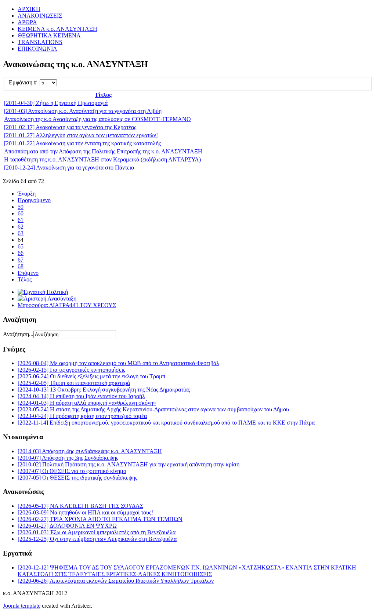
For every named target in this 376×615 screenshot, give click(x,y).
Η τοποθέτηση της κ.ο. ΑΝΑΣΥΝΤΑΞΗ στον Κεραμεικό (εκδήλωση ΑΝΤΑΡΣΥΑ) (102, 159)
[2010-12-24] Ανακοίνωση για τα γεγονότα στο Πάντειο (69, 167)
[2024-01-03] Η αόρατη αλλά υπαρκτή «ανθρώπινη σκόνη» (87, 403)
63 (21, 233)
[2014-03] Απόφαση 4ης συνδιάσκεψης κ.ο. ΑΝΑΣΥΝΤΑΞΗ (90, 451)
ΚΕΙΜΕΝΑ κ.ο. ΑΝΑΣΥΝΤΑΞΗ (57, 29)
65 (21, 246)
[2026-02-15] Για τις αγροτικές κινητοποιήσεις (71, 370)
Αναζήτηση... (18, 334)
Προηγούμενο (34, 200)
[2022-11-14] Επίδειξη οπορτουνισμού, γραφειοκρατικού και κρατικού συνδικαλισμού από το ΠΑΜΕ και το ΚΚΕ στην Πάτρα (166, 422)
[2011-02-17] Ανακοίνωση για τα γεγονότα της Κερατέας (70, 127)
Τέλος (25, 279)
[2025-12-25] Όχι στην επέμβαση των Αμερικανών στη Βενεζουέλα (97, 539)
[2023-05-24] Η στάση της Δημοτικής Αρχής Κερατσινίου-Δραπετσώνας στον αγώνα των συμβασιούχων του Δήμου (153, 409)
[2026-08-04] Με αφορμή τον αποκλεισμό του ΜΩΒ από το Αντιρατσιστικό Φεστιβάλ (118, 363)
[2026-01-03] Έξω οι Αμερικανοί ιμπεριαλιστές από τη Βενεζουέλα (97, 532)
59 (21, 207)
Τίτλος (103, 95)
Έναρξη (27, 193)
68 (21, 266)
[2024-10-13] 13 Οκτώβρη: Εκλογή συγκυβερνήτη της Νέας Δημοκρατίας (104, 389)
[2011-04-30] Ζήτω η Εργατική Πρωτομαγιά (56, 103)
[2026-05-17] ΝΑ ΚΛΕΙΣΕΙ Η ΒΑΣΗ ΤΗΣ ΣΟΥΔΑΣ (80, 506)
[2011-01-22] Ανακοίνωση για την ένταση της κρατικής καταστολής (82, 143)
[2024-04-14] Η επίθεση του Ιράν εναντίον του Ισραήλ (81, 396)
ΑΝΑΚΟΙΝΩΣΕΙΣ (40, 15)
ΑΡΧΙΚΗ (29, 9)
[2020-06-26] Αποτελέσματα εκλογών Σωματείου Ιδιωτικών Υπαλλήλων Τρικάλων (116, 581)
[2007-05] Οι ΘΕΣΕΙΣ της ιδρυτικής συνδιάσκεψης (77, 477)
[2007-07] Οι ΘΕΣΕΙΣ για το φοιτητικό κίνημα (72, 471)
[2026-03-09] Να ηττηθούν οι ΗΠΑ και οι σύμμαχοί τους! (85, 512)
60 (21, 213)
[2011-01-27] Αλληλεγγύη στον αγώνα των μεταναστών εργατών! (81, 135)
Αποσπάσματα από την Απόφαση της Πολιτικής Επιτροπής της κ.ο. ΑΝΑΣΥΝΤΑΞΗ (103, 151)
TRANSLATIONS (40, 42)
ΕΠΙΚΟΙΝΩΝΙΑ (37, 49)
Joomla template (21, 606)
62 (21, 226)
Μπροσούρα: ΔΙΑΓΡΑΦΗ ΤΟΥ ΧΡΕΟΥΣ (67, 305)
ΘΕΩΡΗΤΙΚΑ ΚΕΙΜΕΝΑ (49, 35)
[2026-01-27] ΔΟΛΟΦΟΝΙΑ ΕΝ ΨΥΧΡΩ (67, 526)
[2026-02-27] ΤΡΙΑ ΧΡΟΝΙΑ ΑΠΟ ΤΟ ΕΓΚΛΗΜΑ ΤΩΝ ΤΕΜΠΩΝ (100, 519)
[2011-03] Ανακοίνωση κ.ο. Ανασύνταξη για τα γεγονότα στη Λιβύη (83, 111)
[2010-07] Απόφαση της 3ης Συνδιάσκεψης (68, 458)
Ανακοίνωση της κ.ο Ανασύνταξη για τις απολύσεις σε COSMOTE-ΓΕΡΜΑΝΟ (97, 119)
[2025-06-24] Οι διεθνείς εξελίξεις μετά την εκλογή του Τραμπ (91, 376)
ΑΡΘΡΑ (27, 22)
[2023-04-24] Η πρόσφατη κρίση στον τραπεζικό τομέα (82, 416)
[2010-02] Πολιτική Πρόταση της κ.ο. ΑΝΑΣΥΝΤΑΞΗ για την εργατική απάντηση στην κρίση (128, 464)
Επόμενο (28, 273)
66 (21, 253)
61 (21, 220)
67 (21, 259)
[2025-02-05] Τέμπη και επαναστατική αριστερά (74, 383)
